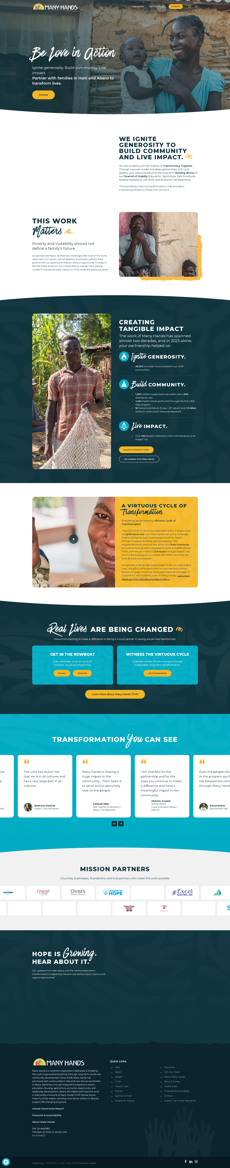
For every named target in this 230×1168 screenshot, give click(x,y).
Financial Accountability (46, 1115)
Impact (119, 1077)
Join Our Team (172, 1072)
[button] (6, 1162)
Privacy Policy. (38, 1163)
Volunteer (169, 1067)
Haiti (117, 1067)
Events (118, 1091)
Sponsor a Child (123, 1096)
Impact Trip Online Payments (180, 1100)
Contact (168, 1096)
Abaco (118, 1072)
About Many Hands (43, 1122)
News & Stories (172, 1081)
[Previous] (114, 823)
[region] (115, 786)
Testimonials (170, 1086)
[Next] (121, 823)
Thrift (118, 1081)
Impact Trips (121, 1086)
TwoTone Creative (88, 1163)
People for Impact (124, 1100)
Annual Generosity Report (48, 1108)
